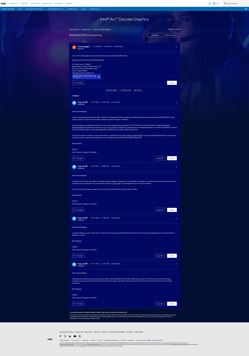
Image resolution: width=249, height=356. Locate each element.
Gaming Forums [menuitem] (72, 9)
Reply (172, 83)
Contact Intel (79, 332)
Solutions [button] (35, 3)
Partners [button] (58, 3)
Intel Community (74, 29)
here (125, 312)
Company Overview (66, 332)
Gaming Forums (86, 29)
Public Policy (138, 332)
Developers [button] (47, 3)
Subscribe (155, 35)
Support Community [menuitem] (8, 9)
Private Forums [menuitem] (94, 9)
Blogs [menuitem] (83, 9)
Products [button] (14, 3)
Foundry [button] (69, 3)
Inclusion (130, 332)
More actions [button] (170, 35)
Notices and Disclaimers (94, 344)
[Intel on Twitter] (65, 336)
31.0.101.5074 (112, 127)
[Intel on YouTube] (75, 336)
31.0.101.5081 (115, 183)
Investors (97, 332)
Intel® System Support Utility (132, 135)
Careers (104, 332)
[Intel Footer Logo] (50, 339)
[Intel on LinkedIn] (70, 336)
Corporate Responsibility (116, 332)
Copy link (160, 158)
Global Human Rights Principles (179, 344)
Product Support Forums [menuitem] (54, 9)
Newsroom (88, 332)
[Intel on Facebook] (60, 336)
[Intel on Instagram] (79, 336)
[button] (176, 47)
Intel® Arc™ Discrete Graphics (102, 29)
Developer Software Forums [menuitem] (34, 9)
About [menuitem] (20, 9)
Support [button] (24, 3)
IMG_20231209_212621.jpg (85, 76)
